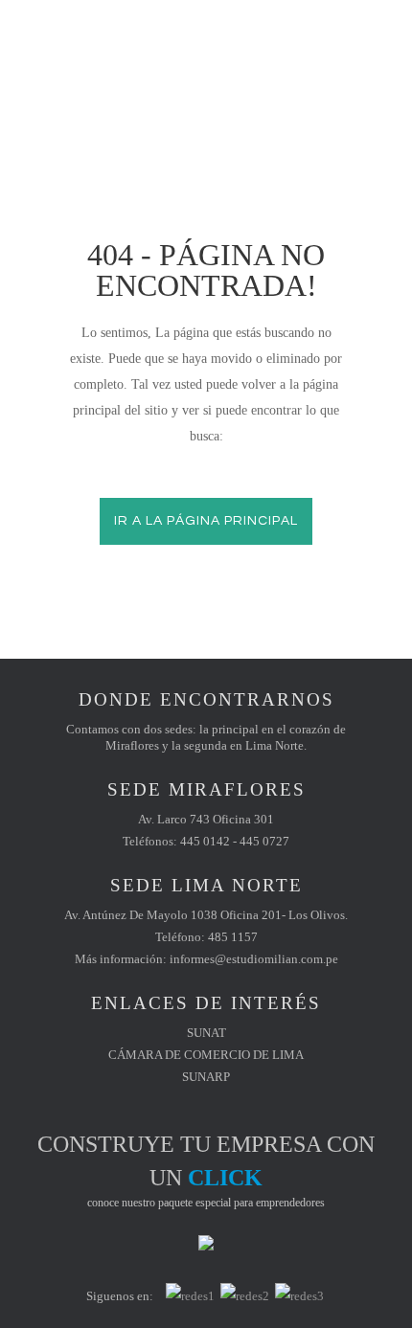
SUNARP (206, 1076)
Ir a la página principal (206, 521)
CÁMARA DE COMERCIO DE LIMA (206, 1054)
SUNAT (206, 1032)
